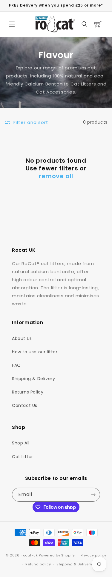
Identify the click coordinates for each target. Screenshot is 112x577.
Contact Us (24, 405)
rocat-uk (30, 555)
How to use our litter (35, 352)
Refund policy (38, 564)
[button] (12, 24)
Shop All (21, 443)
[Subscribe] (93, 495)
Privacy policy (93, 555)
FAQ (16, 365)
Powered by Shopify (57, 555)
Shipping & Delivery (33, 379)
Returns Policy (27, 392)
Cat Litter (22, 457)
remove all (56, 176)
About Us (22, 338)
